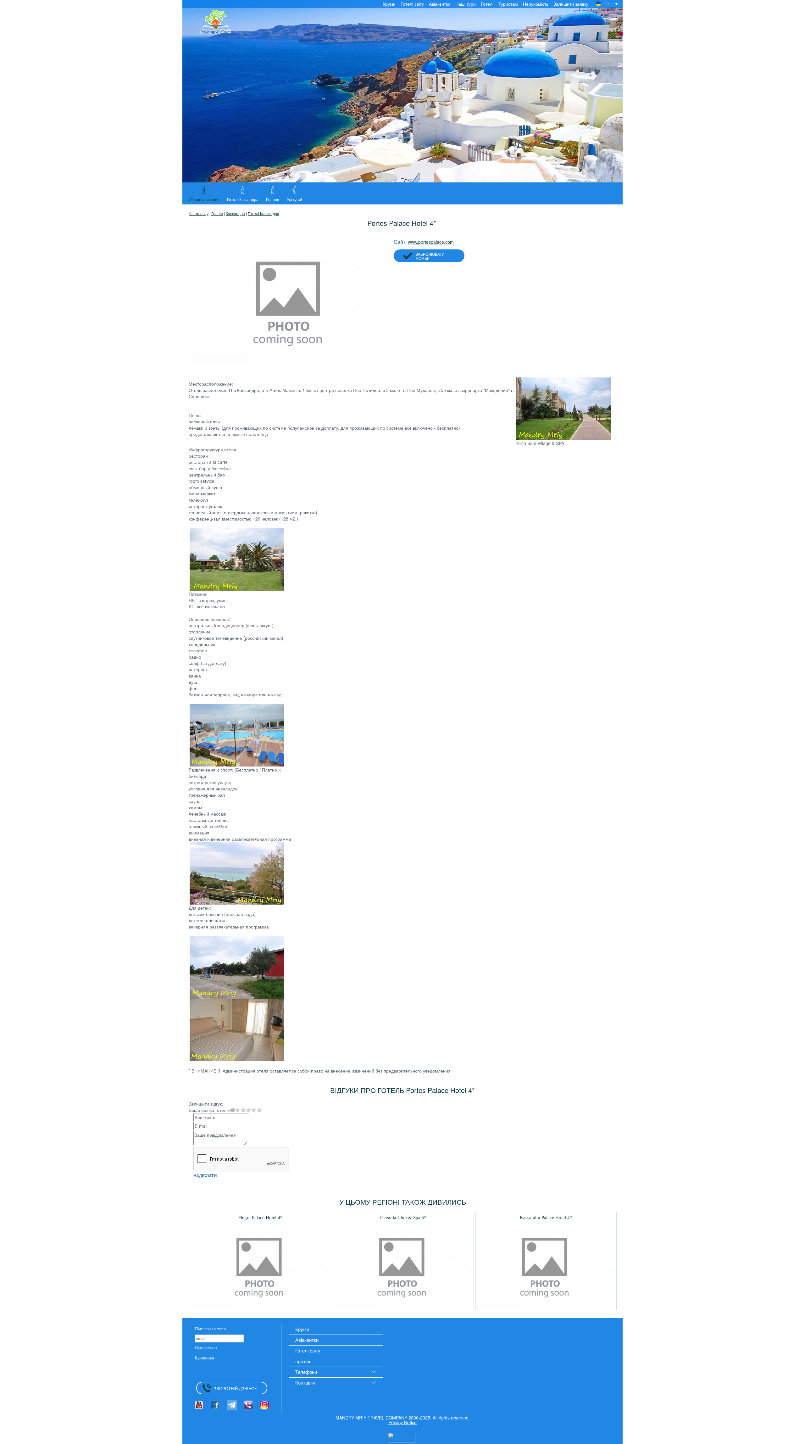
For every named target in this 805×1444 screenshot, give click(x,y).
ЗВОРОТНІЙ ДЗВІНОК (235, 1388)
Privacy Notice (402, 1422)
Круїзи (389, 4)
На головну (198, 213)
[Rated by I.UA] (401, 1437)
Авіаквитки (439, 4)
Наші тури (465, 4)
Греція (217, 213)
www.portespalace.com (431, 242)
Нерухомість (535, 4)
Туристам (508, 4)
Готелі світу (412, 4)
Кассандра (235, 213)
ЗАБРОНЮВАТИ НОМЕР (430, 256)
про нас (303, 1361)
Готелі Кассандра (263, 213)
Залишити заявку (570, 4)
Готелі (487, 4)
